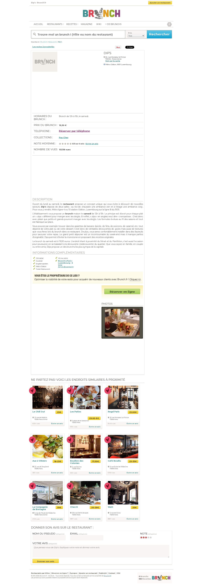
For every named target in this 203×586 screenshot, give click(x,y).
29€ (59, 412)
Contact (111, 573)
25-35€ (133, 461)
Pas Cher (63, 137)
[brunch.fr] (101, 13)
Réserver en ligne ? (60, 573)
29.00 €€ (94, 418)
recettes (71, 24)
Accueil (38, 24)
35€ (59, 507)
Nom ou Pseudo (48, 533)
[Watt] (123, 493)
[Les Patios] (85, 397)
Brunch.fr (107, 576)
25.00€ (133, 412)
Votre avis (44, 543)
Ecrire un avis (92, 144)
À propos (73, 573)
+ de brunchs (113, 24)
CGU (118, 573)
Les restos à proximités (43, 47)
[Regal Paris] (123, 397)
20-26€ (95, 507)
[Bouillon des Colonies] (85, 446)
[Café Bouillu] (123, 446)
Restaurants (54, 24)
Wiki (98, 24)
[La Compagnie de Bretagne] (47, 493)
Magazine (86, 24)
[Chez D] (85, 492)
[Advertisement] (87, 93)
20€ (134, 507)
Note (148, 533)
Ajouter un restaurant (160, 3)
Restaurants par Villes (40, 573)
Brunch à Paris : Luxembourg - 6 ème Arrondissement (65, 264)
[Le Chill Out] (47, 397)
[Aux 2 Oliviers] (47, 446)
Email (78, 533)
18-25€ (57, 461)
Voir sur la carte (112, 61)
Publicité (103, 573)
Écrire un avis (57, 424)
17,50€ (95, 461)
